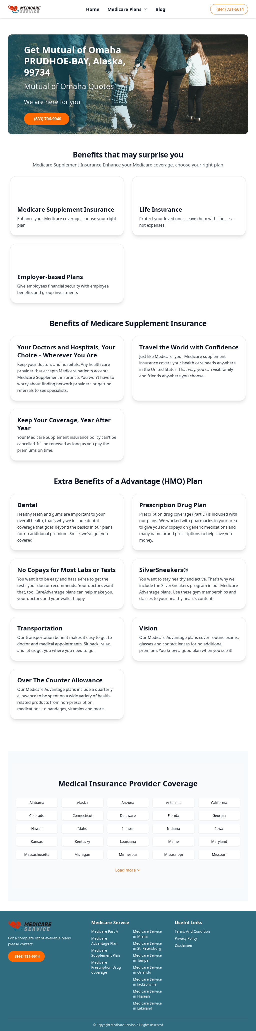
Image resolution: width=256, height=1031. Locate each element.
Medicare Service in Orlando (147, 970)
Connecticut (82, 815)
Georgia (219, 815)
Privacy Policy (186, 938)
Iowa (219, 828)
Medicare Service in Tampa (147, 958)
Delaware (128, 815)
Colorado (36, 815)
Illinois (128, 828)
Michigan (82, 854)
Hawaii (36, 828)
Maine (173, 841)
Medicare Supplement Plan (105, 953)
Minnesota (128, 854)
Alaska (82, 802)
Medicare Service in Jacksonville (147, 982)
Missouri (219, 854)
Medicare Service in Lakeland (147, 1006)
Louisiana (128, 841)
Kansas (37, 841)
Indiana (173, 828)
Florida (173, 815)
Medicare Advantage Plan (104, 941)
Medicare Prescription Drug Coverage (106, 967)
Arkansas (173, 802)
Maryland (219, 841)
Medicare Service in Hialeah (147, 994)
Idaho (82, 828)
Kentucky (82, 841)
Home (93, 9)
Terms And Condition (192, 931)
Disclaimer (183, 945)
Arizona (128, 802)
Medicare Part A (104, 931)
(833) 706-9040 (47, 119)
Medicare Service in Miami (147, 934)
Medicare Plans (125, 9)
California (219, 802)
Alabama (37, 802)
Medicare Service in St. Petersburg (147, 946)
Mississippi (173, 854)
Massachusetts (36, 854)
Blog (160, 9)
